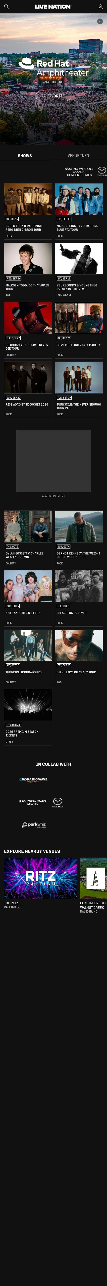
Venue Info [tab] (78, 155)
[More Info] (100, 21)
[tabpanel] (53, 464)
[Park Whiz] (34, 825)
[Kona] (34, 780)
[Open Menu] (101, 7)
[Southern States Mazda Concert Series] (41, 803)
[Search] (6, 7)
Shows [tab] (25, 155)
